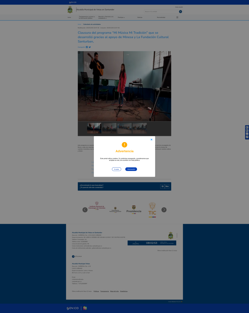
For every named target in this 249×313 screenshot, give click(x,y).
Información (131, 169)
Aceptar (116, 169)
